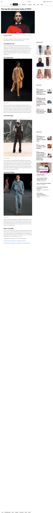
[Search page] (50, 1)
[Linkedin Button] (28, 35)
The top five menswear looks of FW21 (15, 6)
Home (2, 6)
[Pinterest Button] (29, 35)
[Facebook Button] (26, 35)
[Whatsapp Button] (31, 35)
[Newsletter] (48, 1)
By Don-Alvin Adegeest (8, 35)
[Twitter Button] (25, 35)
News (4, 6)
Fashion (7, 6)
